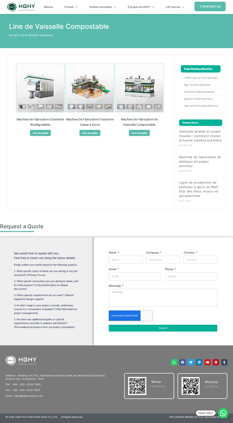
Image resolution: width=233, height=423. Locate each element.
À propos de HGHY (139, 7)
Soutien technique (100, 7)
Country (189, 252)
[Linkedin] (199, 362)
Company (153, 252)
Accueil (13, 35)
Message (115, 285)
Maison (48, 7)
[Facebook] (182, 362)
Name (113, 252)
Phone (169, 269)
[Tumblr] (224, 362)
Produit (69, 7)
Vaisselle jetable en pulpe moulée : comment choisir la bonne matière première (200, 136)
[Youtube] (208, 362)
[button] (223, 413)
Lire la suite (40, 133)
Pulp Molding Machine (198, 68)
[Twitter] (191, 362)
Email (112, 269)
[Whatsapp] (174, 362)
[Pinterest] (216, 362)
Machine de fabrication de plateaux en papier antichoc (200, 161)
